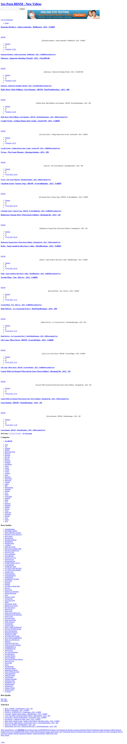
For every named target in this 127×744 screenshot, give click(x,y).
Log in (3, 20)
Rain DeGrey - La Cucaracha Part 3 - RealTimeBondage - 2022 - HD (29, 309)
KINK (7, 602)
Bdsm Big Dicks (10, 452)
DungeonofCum (10, 561)
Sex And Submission (11, 652)
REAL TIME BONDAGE (13, 627)
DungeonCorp (9, 559)
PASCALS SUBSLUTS (12, 613)
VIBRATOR (49, 733)
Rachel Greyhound (77, 732)
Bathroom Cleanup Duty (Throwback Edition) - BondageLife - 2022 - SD (31, 215)
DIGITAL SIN (9, 552)
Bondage (7, 461)
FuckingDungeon (10, 575)
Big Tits (7, 457)
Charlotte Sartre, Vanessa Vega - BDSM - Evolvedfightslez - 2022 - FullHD (31, 183)
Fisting (7, 468)
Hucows (7, 588)
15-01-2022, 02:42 (11, 268)
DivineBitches (9, 556)
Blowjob (7, 453)
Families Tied (9, 572)
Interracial (8, 480)
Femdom (7, 462)
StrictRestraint (9, 666)
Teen (6, 518)
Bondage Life (54, 730)
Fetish (7, 495)
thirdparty (29, 733)
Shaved (7, 509)
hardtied (3, 732)
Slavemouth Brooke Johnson (14, 659)
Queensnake (66, 732)
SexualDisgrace (10, 654)
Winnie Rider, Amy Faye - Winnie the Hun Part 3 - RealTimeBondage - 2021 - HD (31, 726)
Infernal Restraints (10, 593)
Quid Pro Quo (9, 625)
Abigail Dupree (9, 730)
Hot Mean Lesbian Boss (12, 586)
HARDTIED (9, 577)
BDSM (3, 37)
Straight (7, 516)
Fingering (107, 730)
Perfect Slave (9, 616)
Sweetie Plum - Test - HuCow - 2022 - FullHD (19, 277)
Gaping (7, 470)
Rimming (8, 505)
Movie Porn (8, 611)
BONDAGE (45, 730)
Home (7, 23)
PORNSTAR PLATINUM (13, 615)
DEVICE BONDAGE (12, 550)
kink (22, 732)
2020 (2, 730)
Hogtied (7, 584)
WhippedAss (9, 686)
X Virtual (8, 691)
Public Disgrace (10, 622)
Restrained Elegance (11, 632)
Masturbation (9, 487)
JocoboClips (9, 599)
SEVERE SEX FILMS (12, 636)
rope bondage (87, 732)
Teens (6, 511)
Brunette (7, 455)
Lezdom (7, 473)
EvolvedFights (9, 565)
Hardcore (8, 477)
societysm (4, 733)
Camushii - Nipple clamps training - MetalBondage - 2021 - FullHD (26, 714)
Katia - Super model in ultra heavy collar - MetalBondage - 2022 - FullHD (31, 246)
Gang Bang (8, 496)
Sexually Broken (10, 656)
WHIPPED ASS (10, 682)
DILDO (89, 730)
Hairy (6, 475)
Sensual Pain (9, 650)
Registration (9, 20)
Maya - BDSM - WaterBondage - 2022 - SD (19, 708)
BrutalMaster (9, 541)
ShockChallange (10, 657)
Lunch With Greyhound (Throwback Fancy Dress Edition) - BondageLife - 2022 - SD (35, 371)
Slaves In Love (9, 661)
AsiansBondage (10, 529)
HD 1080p (4, 701)
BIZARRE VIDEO (11, 531)
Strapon (7, 491)
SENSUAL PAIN (10, 634)
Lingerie (7, 482)
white (55, 733)
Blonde (7, 459)
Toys (6, 521)
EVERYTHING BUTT (12, 563)
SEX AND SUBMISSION (13, 638)
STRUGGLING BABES (13, 645)
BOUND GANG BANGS (13, 534)
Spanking (8, 489)
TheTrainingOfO (10, 674)
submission (22, 733)
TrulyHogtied (9, 677)
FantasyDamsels (10, 574)
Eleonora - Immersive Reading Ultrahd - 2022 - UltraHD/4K (25, 58)
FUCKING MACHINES (13, 570)
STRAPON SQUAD (11, 643)
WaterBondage (9, 684)
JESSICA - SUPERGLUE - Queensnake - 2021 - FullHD (23, 712)
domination (95, 730)
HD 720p (4, 699)
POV (6, 502)
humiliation (17, 732)
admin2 (8, 44)
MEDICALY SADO (11, 606)
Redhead (7, 503)
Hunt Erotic (8, 590)
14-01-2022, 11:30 (11, 425)
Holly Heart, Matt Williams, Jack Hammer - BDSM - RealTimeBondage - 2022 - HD (35, 90)
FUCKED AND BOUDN (13, 568)
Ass (6, 446)
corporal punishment (80, 730)
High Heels (8, 478)
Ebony (7, 466)
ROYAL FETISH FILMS (13, 629)
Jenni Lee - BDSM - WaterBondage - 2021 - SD (20, 724)
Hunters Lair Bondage (12, 591)
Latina (7, 484)
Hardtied (7, 583)
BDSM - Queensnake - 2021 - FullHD (17, 710)
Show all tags (5, 735)
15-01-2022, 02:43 (11, 237)
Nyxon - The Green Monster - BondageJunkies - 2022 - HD (25, 152)
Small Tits (8, 512)
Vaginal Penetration (39, 733)
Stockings (8, 514)
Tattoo (7, 519)
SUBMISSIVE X (10, 647)
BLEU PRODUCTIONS (13, 533)
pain (61, 732)
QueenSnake (9, 624)
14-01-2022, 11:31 (11, 300)
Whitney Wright (10, 688)
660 (24, 433)
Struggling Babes (10, 668)
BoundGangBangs (10, 540)
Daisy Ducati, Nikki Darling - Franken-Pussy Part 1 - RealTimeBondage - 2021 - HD (31, 723)
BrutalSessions (9, 543)
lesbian (27, 732)
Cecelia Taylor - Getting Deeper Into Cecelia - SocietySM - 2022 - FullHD (30, 121)
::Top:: (3, 742)
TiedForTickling (10, 675)
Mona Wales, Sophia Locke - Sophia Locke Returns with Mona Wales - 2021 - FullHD (32, 721)
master (48, 732)
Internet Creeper (10, 597)
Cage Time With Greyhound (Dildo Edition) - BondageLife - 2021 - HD (27, 716)
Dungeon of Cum (10, 558)
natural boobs (55, 732)
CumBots (8, 545)
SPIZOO (7, 641)
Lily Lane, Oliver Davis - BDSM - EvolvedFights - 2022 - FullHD (27, 340)
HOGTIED (8, 581)
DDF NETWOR (10, 547)
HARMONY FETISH (12, 579)
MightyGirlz (9, 609)
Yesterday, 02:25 (11, 143)
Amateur (7, 448)
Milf (6, 486)
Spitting (7, 507)
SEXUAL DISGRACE (12, 640)
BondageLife (9, 538)
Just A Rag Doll (10, 600)
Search (22, 9)
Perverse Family (10, 618)
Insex (6, 595)
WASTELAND (10, 681)
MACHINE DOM (10, 604)
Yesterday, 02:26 (11, 49)
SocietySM (8, 663)
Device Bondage (10, 554)
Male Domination (40, 732)
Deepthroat (8, 464)
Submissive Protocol (11, 670)
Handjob (7, 498)
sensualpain (113, 732)
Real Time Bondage (11, 631)
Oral (6, 493)
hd (7, 732)
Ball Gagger (8, 536)
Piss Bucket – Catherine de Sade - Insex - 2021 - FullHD (22, 719)
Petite (6, 500)
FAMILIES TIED (10, 566)
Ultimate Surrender (11, 679)
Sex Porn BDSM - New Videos (21, 4)
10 (20, 433)
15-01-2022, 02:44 (11, 174)
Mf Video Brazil (10, 608)
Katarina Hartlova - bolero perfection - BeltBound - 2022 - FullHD (28, 27)
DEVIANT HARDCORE (13, 549)
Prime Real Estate (10, 620)
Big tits (27, 730)
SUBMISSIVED (10, 649)
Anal (6, 445)
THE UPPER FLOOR (12, 672)
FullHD (112, 730)
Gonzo (7, 471)
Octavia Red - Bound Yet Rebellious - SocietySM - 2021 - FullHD (25, 717)
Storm (7, 665)
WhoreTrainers (9, 690)
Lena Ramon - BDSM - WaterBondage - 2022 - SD (21, 403)
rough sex (95, 732)
